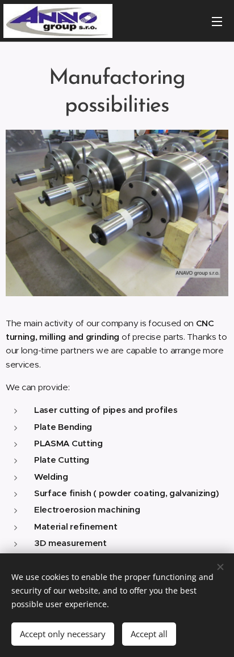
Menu (217, 21)
